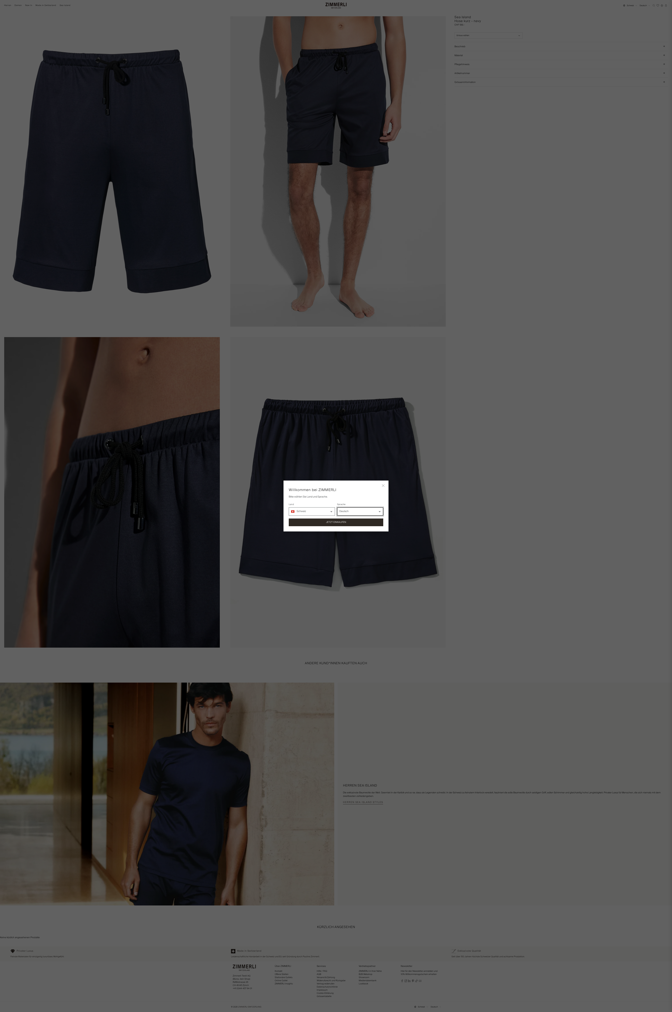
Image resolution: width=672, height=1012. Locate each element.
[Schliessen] (383, 486)
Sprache (341, 504)
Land (291, 504)
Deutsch (344, 511)
